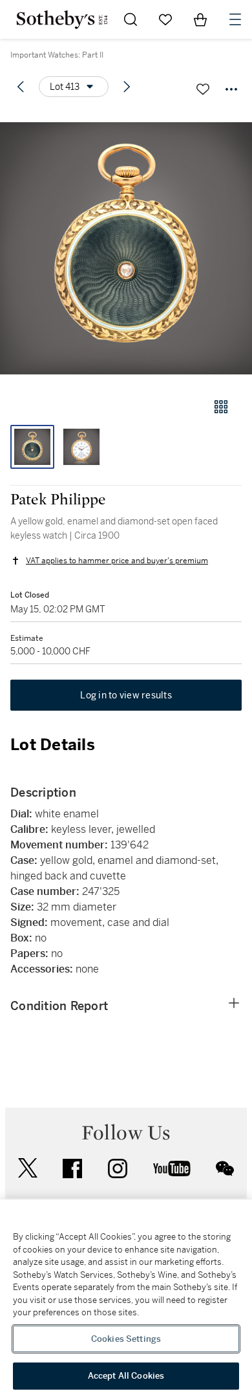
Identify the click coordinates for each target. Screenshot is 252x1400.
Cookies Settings (126, 1338)
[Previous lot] (21, 86)
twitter (27, 1168)
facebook (72, 1168)
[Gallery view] (221, 407)
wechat (225, 1168)
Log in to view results (126, 695)
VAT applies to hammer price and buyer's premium (117, 560)
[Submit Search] (130, 19)
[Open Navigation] (235, 19)
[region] (126, 1300)
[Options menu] (231, 89)
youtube (172, 1168)
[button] (126, 248)
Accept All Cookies (126, 1375)
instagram (117, 1168)
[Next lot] (127, 86)
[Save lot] (203, 89)
